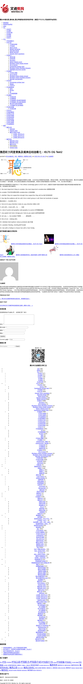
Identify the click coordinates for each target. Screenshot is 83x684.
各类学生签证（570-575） (42, 518)
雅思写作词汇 (40, 541)
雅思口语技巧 (20, 667)
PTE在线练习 (10, 41)
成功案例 (40, 579)
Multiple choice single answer (19, 63)
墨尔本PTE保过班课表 (16, 103)
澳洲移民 (38, 515)
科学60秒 (12, 59)
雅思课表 (41, 618)
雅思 (4, 125)
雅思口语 (9, 127)
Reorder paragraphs (16, 79)
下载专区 (39, 465)
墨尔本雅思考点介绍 (42, 578)
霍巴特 (34, 670)
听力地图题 (42, 607)
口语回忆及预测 (41, 635)
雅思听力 (20, 156)
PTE (4, 39)
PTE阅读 (8, 71)
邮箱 (2, 330)
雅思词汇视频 (42, 573)
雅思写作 (9, 139)
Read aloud (13, 47)
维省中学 (40, 513)
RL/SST (12, 90)
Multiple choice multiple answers (20, 77)
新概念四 (41, 473)
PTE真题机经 (10, 87)
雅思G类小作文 (14, 142)
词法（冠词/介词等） (40, 554)
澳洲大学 (40, 500)
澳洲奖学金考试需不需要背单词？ (13, 654)
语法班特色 (42, 617)
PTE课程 (8, 95)
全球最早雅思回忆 (12, 665)
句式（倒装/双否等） (40, 549)
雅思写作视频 (42, 568)
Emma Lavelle (40, 478)
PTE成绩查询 (10, 124)
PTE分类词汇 (40, 530)
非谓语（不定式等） (40, 557)
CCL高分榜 (9, 32)
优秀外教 (40, 479)
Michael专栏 (42, 488)
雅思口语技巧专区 (15, 132)
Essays (12, 84)
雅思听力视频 (42, 571)
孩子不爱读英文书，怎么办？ (11, 651)
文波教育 (50, 156)
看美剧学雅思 (35, 665)
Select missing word (16, 62)
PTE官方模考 (10, 122)
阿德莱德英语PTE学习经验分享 (40, 563)
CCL (4, 27)
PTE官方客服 (10, 120)
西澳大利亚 (42, 510)
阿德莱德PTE (38, 559)
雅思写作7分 (61, 665)
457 (38, 369)
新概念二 (41, 471)
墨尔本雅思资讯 (40, 576)
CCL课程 (8, 31)
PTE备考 (39, 412)
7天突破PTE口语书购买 (16, 105)
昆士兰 (42, 507)
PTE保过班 (13, 97)
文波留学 (38, 496)
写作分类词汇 (41, 583)
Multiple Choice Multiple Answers (20, 68)
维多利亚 (41, 508)
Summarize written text (17, 82)
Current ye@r (4, 339)
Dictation (12, 60)
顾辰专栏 (42, 490)
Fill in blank (13, 74)
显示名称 (3, 327)
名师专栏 (40, 485)
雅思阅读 (40, 620)
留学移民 (40, 517)
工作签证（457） (42, 520)
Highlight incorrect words (18, 69)
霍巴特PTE (38, 639)
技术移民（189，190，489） (42, 522)
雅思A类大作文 (46, 665)
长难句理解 (42, 624)
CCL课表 (8, 34)
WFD (11, 89)
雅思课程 (40, 615)
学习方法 (40, 552)
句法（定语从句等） (40, 551)
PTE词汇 (68, 662)
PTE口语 (8, 42)
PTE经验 (61, 662)
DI (10, 92)
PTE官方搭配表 (40, 532)
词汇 (16, 156)
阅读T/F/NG (42, 629)
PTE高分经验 (10, 107)
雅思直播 (77, 667)
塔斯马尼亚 (42, 503)
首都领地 (42, 512)
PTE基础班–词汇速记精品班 (18, 102)
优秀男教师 (40, 483)
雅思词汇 (5, 670)
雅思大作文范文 (62, 667)
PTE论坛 (8, 110)
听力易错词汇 (42, 612)
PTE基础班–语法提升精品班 (18, 100)
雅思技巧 (68, 668)
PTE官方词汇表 (40, 534)
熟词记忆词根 (40, 537)
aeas (4, 26)
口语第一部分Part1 (18, 134)
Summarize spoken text (17, 66)
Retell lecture (14, 52)
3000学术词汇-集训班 (42, 443)
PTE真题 (54, 662)
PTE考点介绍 (10, 114)
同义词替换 (3, 256)
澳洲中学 (40, 498)
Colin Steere (40, 476)
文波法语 (39, 495)
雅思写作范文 (75, 665)
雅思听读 (40, 613)
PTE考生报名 (10, 119)
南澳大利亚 (42, 502)
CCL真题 (8, 36)
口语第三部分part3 (18, 137)
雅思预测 (30, 670)
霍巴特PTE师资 (40, 641)
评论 (2, 324)
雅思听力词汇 (28, 156)
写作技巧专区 (14, 147)
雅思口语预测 (38, 667)
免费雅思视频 (40, 566)
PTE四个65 (36, 662)
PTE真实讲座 (13, 44)
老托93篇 (12, 57)
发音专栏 (12, 129)
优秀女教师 (40, 481)
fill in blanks (14, 65)
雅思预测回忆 (40, 632)
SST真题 (5, 665)
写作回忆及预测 (41, 634)
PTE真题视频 (13, 93)
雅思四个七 (50, 668)
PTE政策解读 (10, 112)
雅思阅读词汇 (40, 546)
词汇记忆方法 (40, 539)
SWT (42, 435)
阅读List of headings (42, 625)
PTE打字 (12, 85)
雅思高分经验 (40, 637)
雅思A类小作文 (14, 141)
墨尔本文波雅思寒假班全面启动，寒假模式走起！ (15, 298)
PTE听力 (8, 55)
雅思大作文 (13, 144)
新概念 (40, 468)
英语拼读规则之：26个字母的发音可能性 (15, 647)
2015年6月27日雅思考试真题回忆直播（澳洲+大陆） (16, 305)
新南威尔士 (42, 505)
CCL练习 (8, 37)
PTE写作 (8, 80)
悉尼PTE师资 (40, 491)
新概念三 (41, 470)
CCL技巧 (8, 29)
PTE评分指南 (10, 115)
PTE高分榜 (13, 108)
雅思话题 (11, 670)
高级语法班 (42, 448)
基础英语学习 (38, 466)
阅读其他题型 (42, 630)
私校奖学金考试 (7, 24)
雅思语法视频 (42, 574)
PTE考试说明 (10, 117)
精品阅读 (5, 22)
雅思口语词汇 (40, 542)
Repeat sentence (15, 49)
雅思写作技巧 (68, 665)
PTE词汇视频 (13, 73)
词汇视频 (41, 665)
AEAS (38, 370)
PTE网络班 (13, 98)
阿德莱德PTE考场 (40, 561)
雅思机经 (73, 667)
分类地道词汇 (40, 535)
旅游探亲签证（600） (42, 524)
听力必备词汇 (10, 156)
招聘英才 (39, 493)
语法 (38, 547)
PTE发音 (12, 46)
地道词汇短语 (14, 131)
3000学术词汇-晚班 (42, 441)
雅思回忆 (55, 668)
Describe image (14, 51)
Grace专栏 (42, 486)
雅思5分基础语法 (40, 556)
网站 (1, 333)
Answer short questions (17, 54)
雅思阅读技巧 (24, 670)
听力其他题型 (42, 605)
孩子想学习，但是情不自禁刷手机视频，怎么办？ (17, 649)
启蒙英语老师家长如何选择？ (11, 652)
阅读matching (42, 627)
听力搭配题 (42, 610)
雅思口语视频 (42, 569)
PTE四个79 (47, 662)
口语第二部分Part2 (18, 136)
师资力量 (38, 475)
